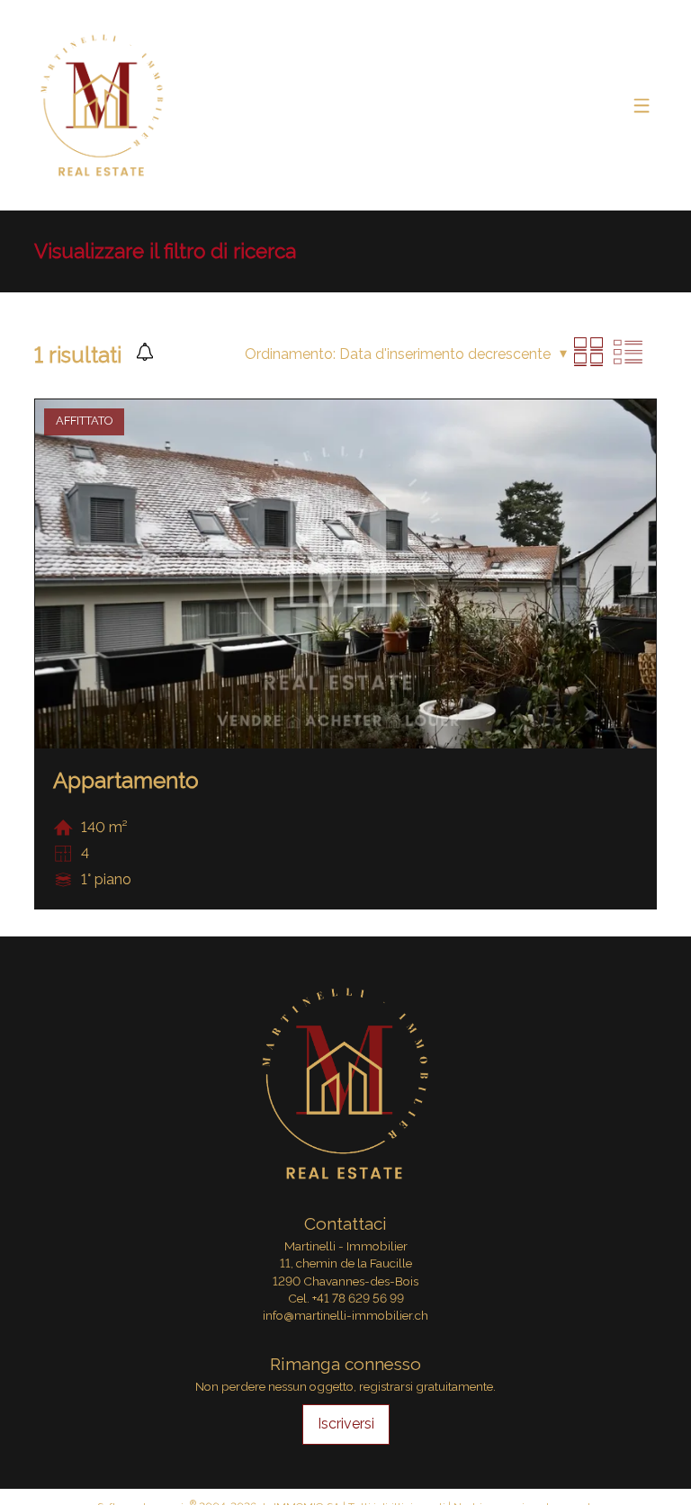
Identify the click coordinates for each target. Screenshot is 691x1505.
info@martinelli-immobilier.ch (345, 1315)
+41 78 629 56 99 (358, 1298)
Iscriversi (346, 1423)
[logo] (101, 105)
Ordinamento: (290, 354)
